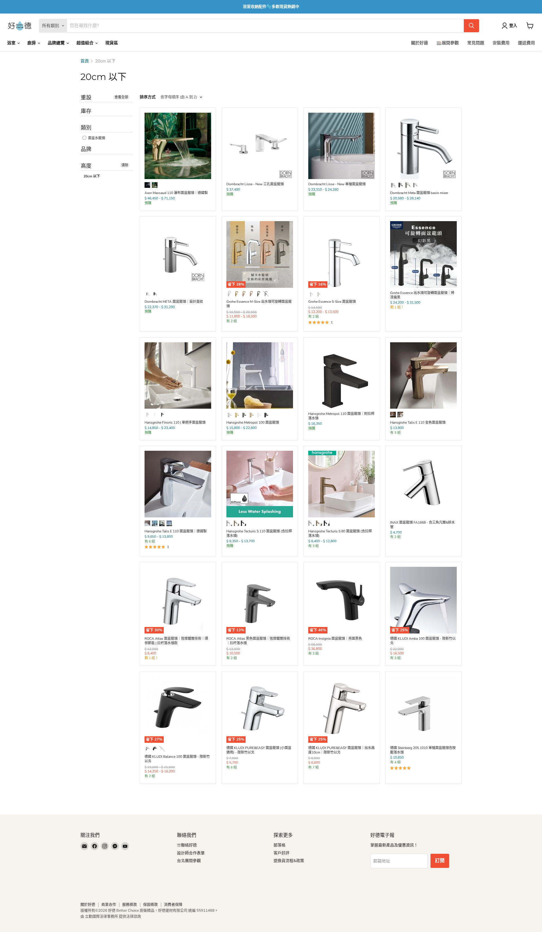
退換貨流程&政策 (289, 860)
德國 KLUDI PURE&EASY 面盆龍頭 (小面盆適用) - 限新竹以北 (258, 750)
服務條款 (129, 904)
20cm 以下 (92, 176)
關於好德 (419, 43)
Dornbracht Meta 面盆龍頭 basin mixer (419, 193)
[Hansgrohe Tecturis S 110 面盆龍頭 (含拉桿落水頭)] (259, 484)
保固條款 (150, 904)
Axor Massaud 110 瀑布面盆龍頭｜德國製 (176, 193)
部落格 (279, 845)
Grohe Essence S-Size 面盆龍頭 (332, 301)
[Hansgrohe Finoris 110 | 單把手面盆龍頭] (178, 375)
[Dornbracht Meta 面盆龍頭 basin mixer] (423, 146)
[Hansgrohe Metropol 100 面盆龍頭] (259, 375)
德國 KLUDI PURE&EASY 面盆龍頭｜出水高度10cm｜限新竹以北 (341, 750)
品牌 (86, 149)
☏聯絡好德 (187, 845)
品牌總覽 (57, 43)
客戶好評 (281, 853)
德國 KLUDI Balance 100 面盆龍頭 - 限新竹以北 (177, 758)
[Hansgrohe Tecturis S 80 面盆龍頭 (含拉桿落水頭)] (341, 484)
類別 (86, 128)
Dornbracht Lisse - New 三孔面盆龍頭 (255, 184)
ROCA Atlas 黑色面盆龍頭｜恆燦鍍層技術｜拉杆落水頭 (258, 640)
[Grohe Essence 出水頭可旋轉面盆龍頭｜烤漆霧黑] (423, 254)
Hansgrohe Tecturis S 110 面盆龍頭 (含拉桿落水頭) (259, 533)
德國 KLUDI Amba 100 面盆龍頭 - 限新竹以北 (423, 640)
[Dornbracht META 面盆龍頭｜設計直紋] (178, 254)
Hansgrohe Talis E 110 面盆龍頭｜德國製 (176, 531)
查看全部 (121, 97)
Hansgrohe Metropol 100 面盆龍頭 (252, 422)
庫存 (86, 111)
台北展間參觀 (189, 860)
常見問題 (475, 43)
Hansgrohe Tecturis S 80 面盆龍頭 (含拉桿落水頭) (340, 533)
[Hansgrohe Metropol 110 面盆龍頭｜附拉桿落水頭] (341, 375)
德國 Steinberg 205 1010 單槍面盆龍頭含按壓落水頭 (423, 750)
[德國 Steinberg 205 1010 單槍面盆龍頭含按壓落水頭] (423, 709)
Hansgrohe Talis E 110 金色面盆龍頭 (417, 422)
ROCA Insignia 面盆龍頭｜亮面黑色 (335, 638)
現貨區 (111, 43)
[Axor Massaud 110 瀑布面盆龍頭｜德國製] (178, 146)
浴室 (12, 43)
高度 (86, 166)
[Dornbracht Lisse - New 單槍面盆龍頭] (341, 146)
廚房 (32, 43)
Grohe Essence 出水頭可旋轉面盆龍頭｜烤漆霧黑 (422, 295)
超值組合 (86, 43)
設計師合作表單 (191, 853)
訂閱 (440, 860)
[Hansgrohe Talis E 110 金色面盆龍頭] (423, 375)
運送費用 (526, 43)
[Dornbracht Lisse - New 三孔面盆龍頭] (259, 146)
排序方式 (148, 97)
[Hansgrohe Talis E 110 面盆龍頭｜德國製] (178, 484)
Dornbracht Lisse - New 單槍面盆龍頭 (337, 184)
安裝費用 (501, 43)
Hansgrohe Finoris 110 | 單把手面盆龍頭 (175, 422)
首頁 (84, 61)
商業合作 (108, 904)
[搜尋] (471, 25)
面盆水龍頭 (96, 138)
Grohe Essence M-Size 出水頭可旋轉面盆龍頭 (259, 303)
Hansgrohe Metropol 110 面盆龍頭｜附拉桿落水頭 (341, 416)
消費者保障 (173, 904)
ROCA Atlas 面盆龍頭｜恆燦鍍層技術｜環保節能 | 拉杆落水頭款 (176, 640)
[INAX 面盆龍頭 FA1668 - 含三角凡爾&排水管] (423, 484)
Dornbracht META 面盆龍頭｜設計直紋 (174, 301)
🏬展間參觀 (447, 43)
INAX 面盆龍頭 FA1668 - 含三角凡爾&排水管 (422, 524)
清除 (124, 165)
